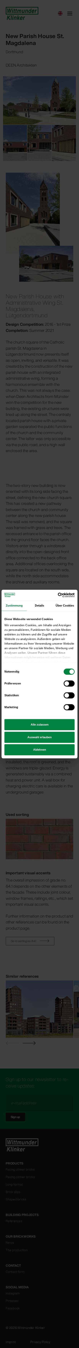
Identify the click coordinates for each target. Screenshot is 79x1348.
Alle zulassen (40, 724)
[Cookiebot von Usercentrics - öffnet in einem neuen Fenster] (58, 595)
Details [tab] (39, 605)
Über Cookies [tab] (65, 605)
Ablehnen (39, 749)
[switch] (69, 683)
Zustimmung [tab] (14, 605)
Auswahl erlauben (39, 737)
